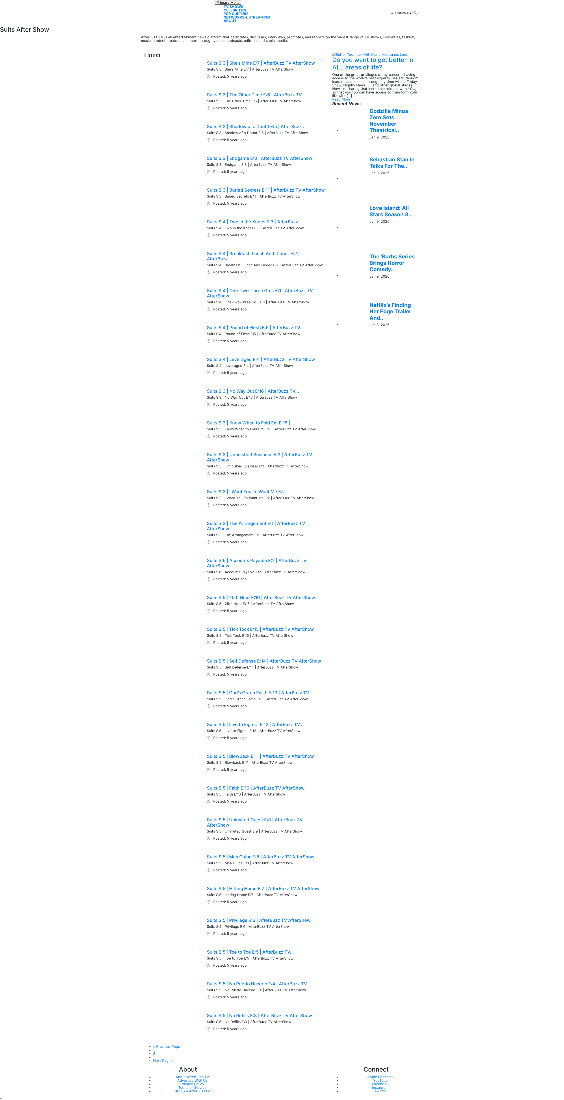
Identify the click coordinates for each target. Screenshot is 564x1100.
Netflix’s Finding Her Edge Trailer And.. (390, 311)
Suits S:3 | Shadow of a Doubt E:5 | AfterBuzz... (256, 126)
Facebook (380, 1084)
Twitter (380, 1091)
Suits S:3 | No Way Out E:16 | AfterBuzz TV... (253, 391)
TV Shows (233, 6)
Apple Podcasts (380, 1077)
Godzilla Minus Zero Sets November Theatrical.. (388, 120)
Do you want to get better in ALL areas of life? (373, 63)
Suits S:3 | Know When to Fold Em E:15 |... (250, 423)
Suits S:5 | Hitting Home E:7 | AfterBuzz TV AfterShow (263, 888)
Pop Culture (236, 13)
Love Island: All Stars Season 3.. (390, 211)
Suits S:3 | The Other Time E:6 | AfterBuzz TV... (256, 94)
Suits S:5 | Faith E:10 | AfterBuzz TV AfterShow (256, 788)
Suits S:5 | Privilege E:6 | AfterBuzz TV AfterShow (259, 920)
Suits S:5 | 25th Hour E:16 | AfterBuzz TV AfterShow (261, 597)
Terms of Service (192, 1087)
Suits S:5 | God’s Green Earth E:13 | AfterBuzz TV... (260, 692)
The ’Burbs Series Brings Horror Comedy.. (392, 263)
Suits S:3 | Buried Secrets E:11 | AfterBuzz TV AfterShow (266, 190)
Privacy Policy (192, 1084)
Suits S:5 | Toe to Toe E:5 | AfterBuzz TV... (250, 952)
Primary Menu (228, 2)
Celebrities (235, 10)
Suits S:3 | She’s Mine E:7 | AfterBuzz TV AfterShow (261, 63)
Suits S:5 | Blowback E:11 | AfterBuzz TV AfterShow (260, 756)
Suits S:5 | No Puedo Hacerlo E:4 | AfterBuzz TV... (258, 983)
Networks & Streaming (247, 17)
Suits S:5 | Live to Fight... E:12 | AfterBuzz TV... (255, 724)
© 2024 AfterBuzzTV (192, 1091)
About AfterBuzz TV (192, 1077)
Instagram (380, 1087)
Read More (341, 99)
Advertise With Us (192, 1080)
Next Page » (163, 1060)
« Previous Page (166, 1046)
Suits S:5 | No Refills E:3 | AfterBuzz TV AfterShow (259, 1015)
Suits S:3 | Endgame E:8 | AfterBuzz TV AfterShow (259, 158)
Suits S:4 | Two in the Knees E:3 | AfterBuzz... (254, 221)
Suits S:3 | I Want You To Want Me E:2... (248, 491)
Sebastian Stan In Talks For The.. (392, 162)
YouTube (380, 1080)
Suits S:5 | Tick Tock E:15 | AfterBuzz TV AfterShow (260, 629)
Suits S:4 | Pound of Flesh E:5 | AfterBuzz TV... (255, 327)
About (230, 21)
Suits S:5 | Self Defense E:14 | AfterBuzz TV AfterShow (264, 661)
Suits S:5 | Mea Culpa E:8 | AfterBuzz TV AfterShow (261, 856)
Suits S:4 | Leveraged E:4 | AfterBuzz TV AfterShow (261, 359)
